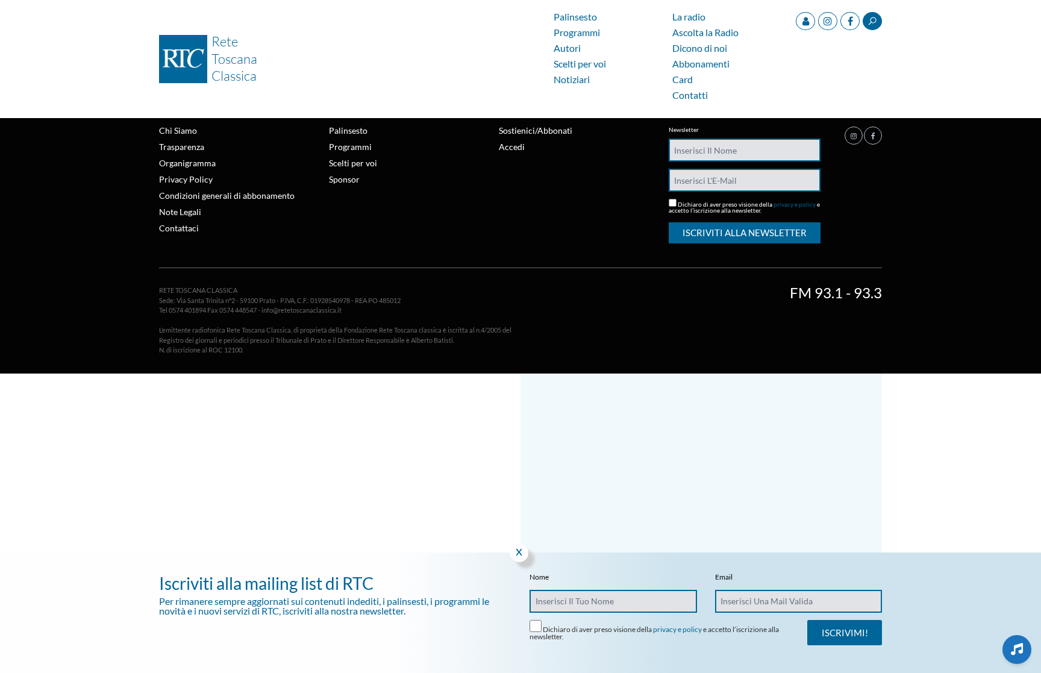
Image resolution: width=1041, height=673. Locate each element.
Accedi (512, 147)
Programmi (577, 33)
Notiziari (572, 80)
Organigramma (187, 163)
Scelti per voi (580, 64)
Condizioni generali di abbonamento (227, 195)
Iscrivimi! (845, 632)
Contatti (690, 95)
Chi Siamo (178, 130)
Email (724, 577)
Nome (539, 577)
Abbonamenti (701, 64)
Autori (567, 48)
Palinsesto (575, 17)
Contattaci (179, 228)
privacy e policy (795, 204)
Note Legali (180, 212)
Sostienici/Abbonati (535, 130)
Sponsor (344, 179)
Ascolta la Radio (705, 33)
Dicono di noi (699, 48)
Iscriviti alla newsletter (745, 232)
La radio (688, 17)
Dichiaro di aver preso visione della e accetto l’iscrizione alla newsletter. (744, 207)
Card (682, 80)
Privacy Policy (186, 179)
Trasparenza (181, 147)
